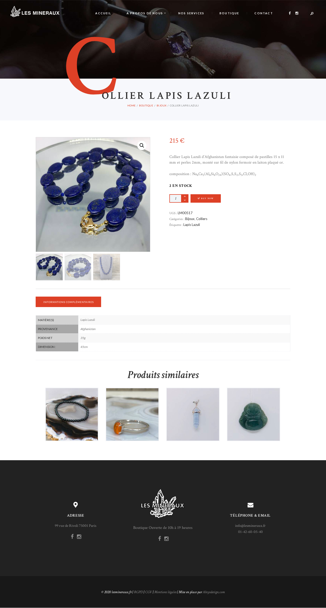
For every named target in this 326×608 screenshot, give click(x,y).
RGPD (138, 592)
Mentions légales (165, 592)
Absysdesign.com (214, 592)
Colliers (201, 219)
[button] (141, 145)
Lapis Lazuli (191, 225)
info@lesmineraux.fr (250, 525)
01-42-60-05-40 (250, 531)
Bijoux (162, 105)
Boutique (146, 105)
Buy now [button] (73, 425)
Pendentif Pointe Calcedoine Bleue (193, 403)
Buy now (207, 198)
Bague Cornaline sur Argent (132, 403)
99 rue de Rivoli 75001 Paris (75, 525)
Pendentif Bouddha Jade (253, 403)
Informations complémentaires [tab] (68, 301)
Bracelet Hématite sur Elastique (72, 403)
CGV (148, 592)
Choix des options (134, 425)
